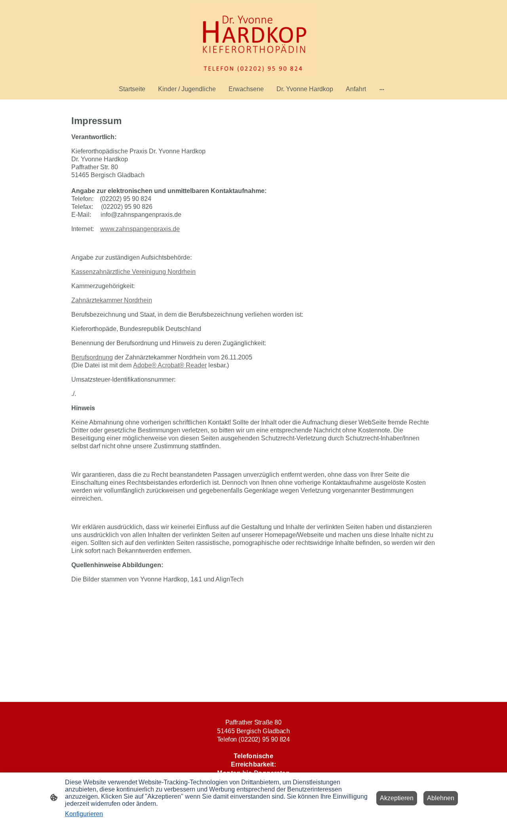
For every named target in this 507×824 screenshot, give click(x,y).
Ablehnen (440, 798)
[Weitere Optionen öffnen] (382, 89)
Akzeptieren (397, 798)
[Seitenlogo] (253, 39)
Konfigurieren (84, 814)
